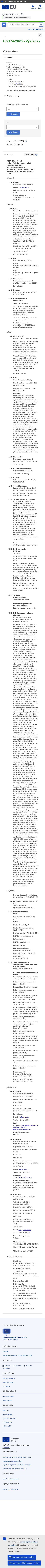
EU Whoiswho (7, 1422)
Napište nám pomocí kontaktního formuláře (17, 1465)
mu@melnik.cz (18, 84)
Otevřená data (7, 1414)
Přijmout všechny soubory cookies (21, 1557)
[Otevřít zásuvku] (5, 37)
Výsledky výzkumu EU (10, 1418)
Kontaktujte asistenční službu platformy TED (17, 1355)
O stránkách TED (8, 1396)
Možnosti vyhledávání (35, 29)
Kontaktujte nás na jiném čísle (12, 1461)
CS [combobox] (9, 109)
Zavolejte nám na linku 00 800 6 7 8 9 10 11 (17, 1457)
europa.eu (6, 1448)
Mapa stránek (7, 1400)
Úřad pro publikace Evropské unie (15, 1337)
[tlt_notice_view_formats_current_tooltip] (36, 155)
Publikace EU (7, 1426)
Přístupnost (6, 1386)
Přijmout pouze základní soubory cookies (24, 1563)
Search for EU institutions (11, 1479)
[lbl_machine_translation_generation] (26, 141)
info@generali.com (25, 1230)
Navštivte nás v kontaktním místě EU (15, 1469)
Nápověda (6, 1351)
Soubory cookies (8, 1382)
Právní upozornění (9, 1378)
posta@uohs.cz (24, 1169)
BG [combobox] (9, 127)
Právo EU (6, 1410)
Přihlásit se (33, 8)
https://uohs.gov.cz (25, 1177)
